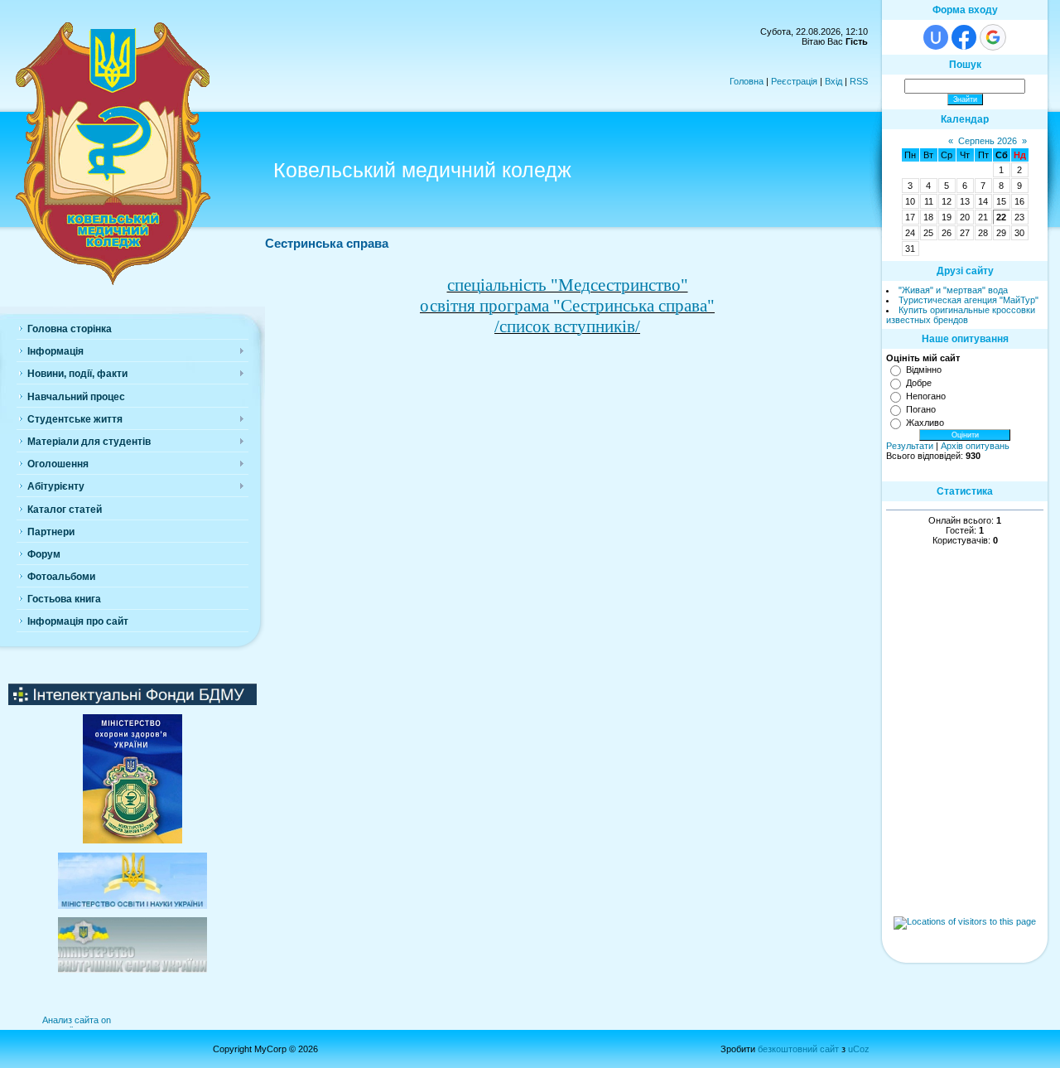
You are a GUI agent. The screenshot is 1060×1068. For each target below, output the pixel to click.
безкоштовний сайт (798, 1049)
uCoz (859, 1049)
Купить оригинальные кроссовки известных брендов (960, 315)
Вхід (833, 81)
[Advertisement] (964, 780)
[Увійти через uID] (935, 37)
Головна (747, 81)
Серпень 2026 (987, 141)
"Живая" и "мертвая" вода (953, 290)
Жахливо (925, 423)
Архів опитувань (975, 446)
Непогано (926, 396)
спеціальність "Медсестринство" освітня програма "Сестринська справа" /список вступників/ (567, 305)
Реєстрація (794, 81)
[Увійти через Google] (993, 37)
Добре (919, 383)
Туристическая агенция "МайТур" (968, 300)
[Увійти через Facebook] (964, 37)
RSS (859, 81)
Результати (909, 446)
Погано (921, 409)
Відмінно (924, 370)
